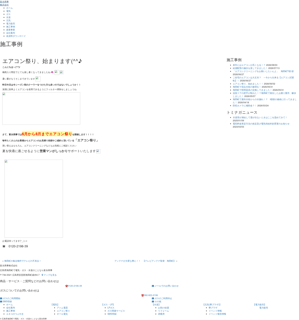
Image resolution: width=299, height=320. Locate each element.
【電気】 (55, 304)
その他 (157, 301)
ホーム (9, 7)
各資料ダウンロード (16, 35)
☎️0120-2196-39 (73, 285)
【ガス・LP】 (108, 304)
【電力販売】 (259, 304)
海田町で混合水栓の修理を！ (247, 86)
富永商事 (4, 3)
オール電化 (62, 313)
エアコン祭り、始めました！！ (248, 83)
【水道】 (156, 304)
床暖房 (161, 313)
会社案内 (10, 32)
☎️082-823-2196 (149, 295)
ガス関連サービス (116, 310)
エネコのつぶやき (15, 313)
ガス (8, 14)
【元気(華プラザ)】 (211, 304)
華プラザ (213, 307)
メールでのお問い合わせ (166, 285)
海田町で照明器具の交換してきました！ (252, 89)
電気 (8, 10)
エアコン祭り (63, 310)
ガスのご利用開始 (11, 298)
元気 (8, 20)
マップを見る (50, 274)
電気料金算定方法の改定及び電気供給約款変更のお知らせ (261, 123)
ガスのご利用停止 (163, 298)
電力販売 (10, 23)
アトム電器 (62, 307)
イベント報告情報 (217, 313)
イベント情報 (215, 310)
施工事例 (10, 26)
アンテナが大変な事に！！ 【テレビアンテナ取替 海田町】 (145, 260)
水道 (8, 17)
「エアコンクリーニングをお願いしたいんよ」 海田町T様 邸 (263, 71)
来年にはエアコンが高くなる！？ (249, 64)
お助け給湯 (163, 307)
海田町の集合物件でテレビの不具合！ (22, 260)
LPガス (110, 307)
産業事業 (10, 29)
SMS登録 (7, 301)
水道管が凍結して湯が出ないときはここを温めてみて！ (260, 117)
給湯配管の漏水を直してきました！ (250, 68)
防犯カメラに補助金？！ (245, 105)
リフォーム (163, 310)
